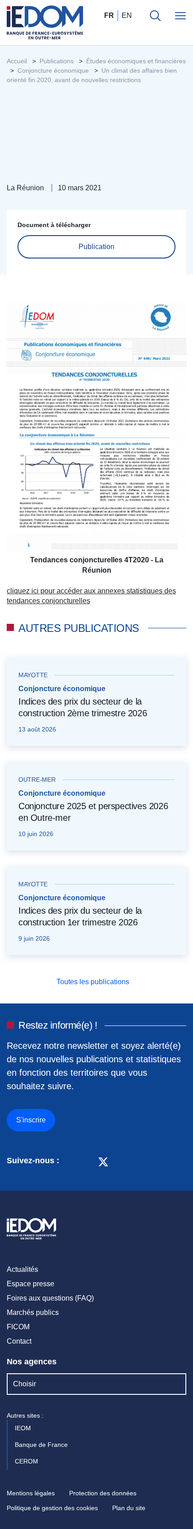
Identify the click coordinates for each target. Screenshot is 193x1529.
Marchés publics (33, 1312)
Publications (56, 61)
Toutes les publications (94, 982)
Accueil (17, 61)
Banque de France (42, 1444)
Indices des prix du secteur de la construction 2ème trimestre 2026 (82, 707)
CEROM (27, 1461)
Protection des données (102, 1493)
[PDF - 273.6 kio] (96, 428)
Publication (96, 246)
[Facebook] (86, 1161)
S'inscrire (31, 1120)
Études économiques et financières (136, 61)
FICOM (18, 1327)
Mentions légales (31, 1493)
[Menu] (180, 15)
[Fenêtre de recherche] (155, 15)
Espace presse (30, 1284)
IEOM (24, 1428)
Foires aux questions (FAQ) (50, 1298)
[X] (103, 1161)
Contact (19, 1341)
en (127, 15)
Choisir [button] (24, 1384)
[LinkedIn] (70, 1161)
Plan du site (128, 1507)
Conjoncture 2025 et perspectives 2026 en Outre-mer (93, 812)
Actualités (22, 1269)
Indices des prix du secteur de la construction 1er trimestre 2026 (80, 916)
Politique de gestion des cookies (52, 1507)
